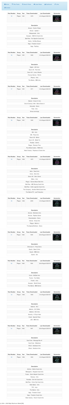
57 (11, 89)
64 (11, 328)
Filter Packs (16, 4)
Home (7, 4)
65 (11, 357)
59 (11, 159)
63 (11, 294)
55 (11, 16)
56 (11, 55)
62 (11, 263)
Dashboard (49, 4)
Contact (8, 7)
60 (11, 201)
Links (57, 4)
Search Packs (27, 4)
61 (11, 235)
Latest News (38, 4)
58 (11, 120)
